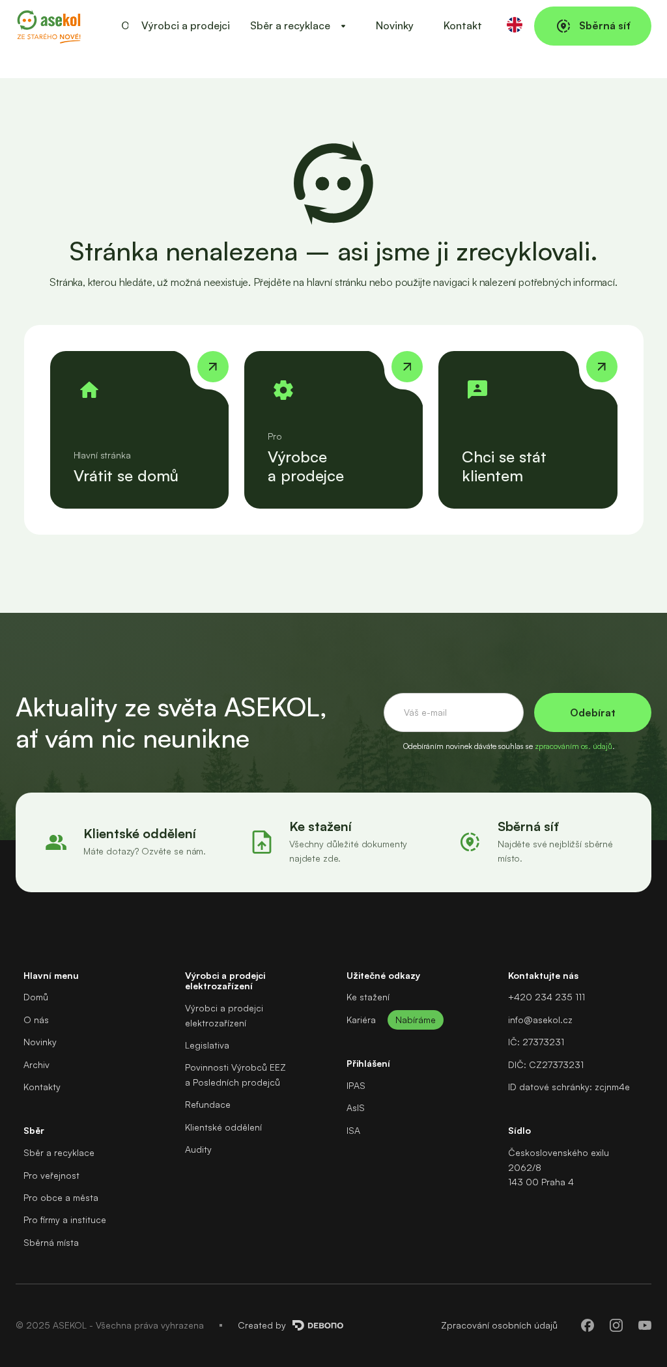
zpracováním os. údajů (573, 746)
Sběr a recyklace (58, 1152)
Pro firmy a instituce (64, 1219)
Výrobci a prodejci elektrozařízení (224, 1015)
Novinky (395, 25)
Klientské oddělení (223, 1127)
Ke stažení (368, 996)
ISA (353, 1130)
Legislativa (207, 1044)
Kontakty (42, 1086)
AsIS (356, 1107)
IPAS (356, 1085)
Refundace (208, 1104)
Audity (198, 1149)
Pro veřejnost (51, 1175)
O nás (36, 1019)
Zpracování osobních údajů (499, 1325)
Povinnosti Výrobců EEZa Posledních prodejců (235, 1074)
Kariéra (361, 1019)
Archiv (36, 1064)
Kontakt (463, 25)
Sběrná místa (51, 1242)
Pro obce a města (60, 1197)
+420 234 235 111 (546, 996)
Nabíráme (415, 1019)
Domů (35, 996)
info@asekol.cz (540, 1019)
